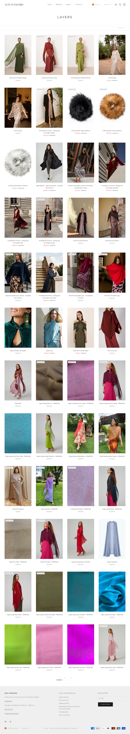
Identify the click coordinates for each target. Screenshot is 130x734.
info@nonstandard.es (12, 713)
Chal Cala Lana (112, 350)
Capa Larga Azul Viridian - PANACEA (81, 614)
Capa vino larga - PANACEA (49, 562)
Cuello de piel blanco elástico (18, 185)
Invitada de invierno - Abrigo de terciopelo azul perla (49, 297)
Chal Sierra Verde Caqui (80, 350)
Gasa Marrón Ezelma (112, 241)
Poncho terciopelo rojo (112, 295)
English (107, 4)
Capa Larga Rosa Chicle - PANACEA (49, 667)
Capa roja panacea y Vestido (80, 562)
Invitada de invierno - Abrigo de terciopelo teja (18, 242)
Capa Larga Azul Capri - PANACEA (112, 614)
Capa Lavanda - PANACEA (49, 509)
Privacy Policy (63, 700)
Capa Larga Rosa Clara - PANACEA (112, 667)
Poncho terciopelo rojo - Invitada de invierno (81, 297)
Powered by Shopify (70, 728)
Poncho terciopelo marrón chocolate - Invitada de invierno (80, 187)
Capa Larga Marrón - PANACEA (49, 403)
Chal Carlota (18, 131)
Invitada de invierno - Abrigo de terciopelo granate (112, 187)
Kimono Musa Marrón (80, 241)
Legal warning (63, 697)
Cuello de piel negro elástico (80, 131)
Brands (59, 4)
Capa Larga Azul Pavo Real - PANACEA (18, 456)
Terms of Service (64, 715)
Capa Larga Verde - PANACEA (112, 509)
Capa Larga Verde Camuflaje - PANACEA (49, 614)
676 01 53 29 (9, 709)
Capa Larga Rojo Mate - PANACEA (18, 614)
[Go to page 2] (71, 678)
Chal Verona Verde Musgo (18, 78)
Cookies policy (64, 712)
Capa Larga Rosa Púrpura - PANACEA (80, 667)
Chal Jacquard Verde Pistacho (81, 78)
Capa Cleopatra (112, 562)
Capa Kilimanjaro (18, 509)
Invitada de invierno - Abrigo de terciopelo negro (49, 132)
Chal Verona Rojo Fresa (49, 78)
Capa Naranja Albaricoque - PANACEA (112, 456)
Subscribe (105, 704)
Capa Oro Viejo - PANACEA (18, 562)
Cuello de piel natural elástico (112, 131)
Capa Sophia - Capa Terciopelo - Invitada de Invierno (49, 187)
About (68, 4)
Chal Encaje (112, 78)
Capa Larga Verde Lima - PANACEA (18, 667)
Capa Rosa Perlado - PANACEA (81, 509)
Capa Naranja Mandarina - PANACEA (81, 456)
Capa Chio (49, 350)
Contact (78, 4)
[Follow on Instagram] (5, 722)
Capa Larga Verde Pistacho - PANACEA (49, 456)
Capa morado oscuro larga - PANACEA (80, 403)
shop (50, 4)
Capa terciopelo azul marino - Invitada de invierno (18, 297)
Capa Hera (18, 403)
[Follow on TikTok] (10, 722)
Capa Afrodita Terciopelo (18, 350)
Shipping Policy (64, 703)
